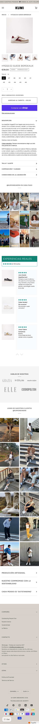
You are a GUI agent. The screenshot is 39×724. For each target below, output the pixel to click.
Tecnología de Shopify (20, 701)
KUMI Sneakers (18, 698)
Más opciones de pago (8, 113)
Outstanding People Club (9, 618)
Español (13, 691)
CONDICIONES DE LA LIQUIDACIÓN (14, 175)
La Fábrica (4, 628)
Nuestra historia (6, 621)
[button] (17, 354)
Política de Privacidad (8, 677)
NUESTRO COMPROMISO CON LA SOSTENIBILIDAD (16, 582)
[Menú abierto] (5, 8)
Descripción (6, 120)
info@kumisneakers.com (16, 647)
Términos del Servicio (8, 680)
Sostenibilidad (6, 625)
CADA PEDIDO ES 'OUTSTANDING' (17, 592)
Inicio (4, 14)
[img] (7, 264)
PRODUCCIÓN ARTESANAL (13, 573)
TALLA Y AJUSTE (7, 163)
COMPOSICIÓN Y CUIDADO (11, 169)
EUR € (25, 691)
